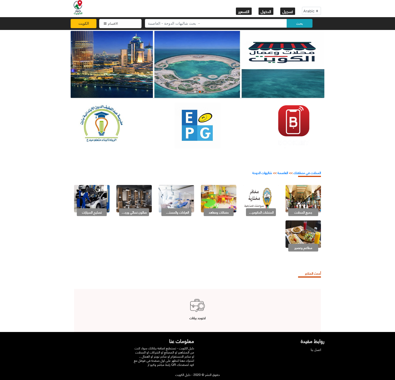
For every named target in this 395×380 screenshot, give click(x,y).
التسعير (243, 11)
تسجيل (288, 11)
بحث (299, 23)
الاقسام (113, 23)
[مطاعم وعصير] (303, 233)
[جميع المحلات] (303, 198)
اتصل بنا (317, 350)
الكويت (83, 23)
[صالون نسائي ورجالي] (134, 198)
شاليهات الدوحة (262, 172)
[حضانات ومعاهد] (218, 198)
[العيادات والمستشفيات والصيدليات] (176, 198)
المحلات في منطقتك (307, 172)
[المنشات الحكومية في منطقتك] (261, 198)
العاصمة (282, 172)
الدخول (266, 11)
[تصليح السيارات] (91, 198)
